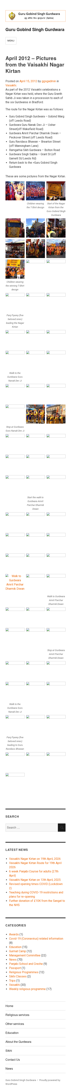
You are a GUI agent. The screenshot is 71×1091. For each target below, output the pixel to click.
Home (9, 1006)
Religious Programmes (23, 972)
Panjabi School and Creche (26, 964)
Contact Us (12, 1059)
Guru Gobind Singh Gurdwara (34, 29)
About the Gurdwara (18, 1041)
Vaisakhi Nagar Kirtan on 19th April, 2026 (35, 859)
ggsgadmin (49, 81)
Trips (12, 980)
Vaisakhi (10, 85)
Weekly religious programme (27, 989)
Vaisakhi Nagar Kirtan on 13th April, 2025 (35, 880)
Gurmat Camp (17, 951)
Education (15, 947)
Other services (14, 1024)
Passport (15, 968)
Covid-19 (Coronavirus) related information (36, 938)
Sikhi (8, 1050)
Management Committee (24, 955)
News (13, 959)
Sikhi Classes (18, 976)
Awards (14, 934)
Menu (10, 40)
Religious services (17, 1015)
